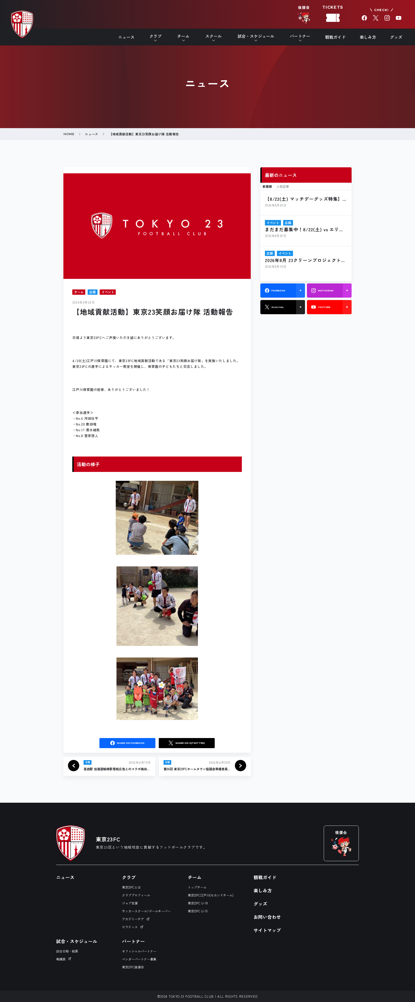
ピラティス (130, 927)
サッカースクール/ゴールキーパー (146, 911)
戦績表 (61, 959)
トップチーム (197, 887)
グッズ (396, 37)
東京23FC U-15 (198, 911)
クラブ (129, 877)
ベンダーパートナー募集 (139, 959)
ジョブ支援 (130, 903)
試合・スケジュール (76, 941)
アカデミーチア (133, 919)
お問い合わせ (267, 917)
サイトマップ (267, 930)
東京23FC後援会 (133, 967)
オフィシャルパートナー (139, 951)
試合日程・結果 (67, 951)
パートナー (133, 941)
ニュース (126, 37)
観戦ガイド (335, 37)
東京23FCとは (131, 887)
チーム (194, 877)
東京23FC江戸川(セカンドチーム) (210, 895)
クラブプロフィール (136, 895)
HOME (68, 134)
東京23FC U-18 (198, 903)
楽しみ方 (368, 37)
